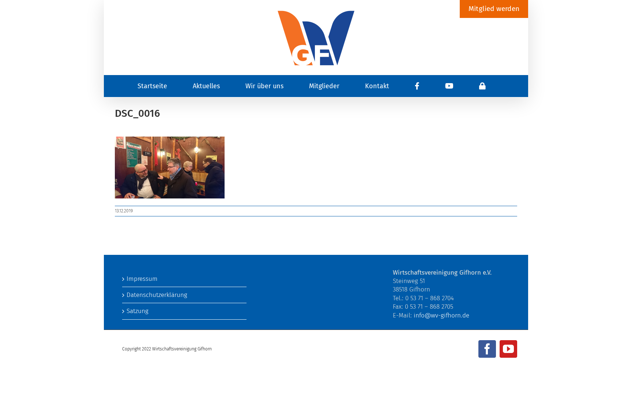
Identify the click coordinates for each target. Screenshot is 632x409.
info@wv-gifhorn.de (441, 315)
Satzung (137, 311)
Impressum (142, 279)
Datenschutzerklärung (157, 295)
